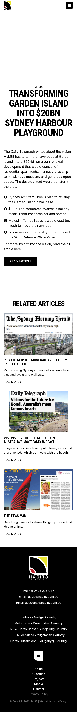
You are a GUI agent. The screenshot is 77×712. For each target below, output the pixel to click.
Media (38, 87)
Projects (38, 679)
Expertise (38, 674)
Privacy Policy (38, 694)
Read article (20, 261)
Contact (38, 689)
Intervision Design (57, 701)
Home (38, 669)
